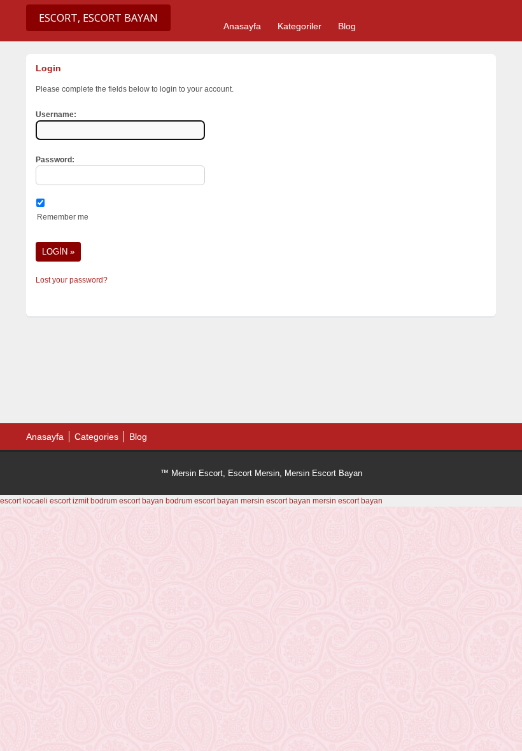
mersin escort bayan (276, 500)
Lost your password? (72, 280)
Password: (55, 159)
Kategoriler (299, 26)
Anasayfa (242, 26)
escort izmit (69, 500)
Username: (56, 114)
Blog (347, 26)
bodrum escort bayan (127, 500)
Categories (96, 437)
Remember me (62, 217)
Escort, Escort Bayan (98, 18)
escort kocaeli (24, 500)
